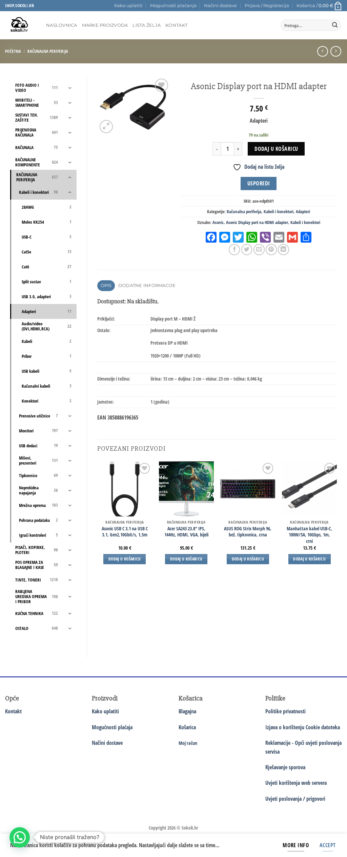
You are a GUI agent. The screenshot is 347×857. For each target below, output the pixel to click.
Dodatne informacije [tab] (147, 285)
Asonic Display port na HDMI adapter (257, 222)
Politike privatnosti (285, 711)
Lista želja (146, 25)
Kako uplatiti (128, 5)
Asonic (218, 222)
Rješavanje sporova (285, 767)
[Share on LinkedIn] (283, 249)
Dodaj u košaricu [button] (124, 559)
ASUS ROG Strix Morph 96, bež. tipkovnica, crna (247, 532)
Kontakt (176, 25)
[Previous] (98, 519)
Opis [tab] (106, 285)
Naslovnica (61, 25)
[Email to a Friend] (259, 249)
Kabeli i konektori (278, 211)
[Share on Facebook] (234, 249)
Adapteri (303, 211)
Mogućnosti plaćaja (112, 727)
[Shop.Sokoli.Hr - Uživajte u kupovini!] (20, 25)
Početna (13, 51)
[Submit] (335, 25)
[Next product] (322, 51)
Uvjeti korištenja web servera (296, 783)
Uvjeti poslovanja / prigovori (295, 798)
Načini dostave (220, 5)
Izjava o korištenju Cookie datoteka (302, 727)
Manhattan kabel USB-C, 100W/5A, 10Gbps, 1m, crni (309, 535)
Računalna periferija (47, 51)
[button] (267, 5)
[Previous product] (335, 51)
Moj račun (188, 743)
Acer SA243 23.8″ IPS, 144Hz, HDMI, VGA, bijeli (186, 532)
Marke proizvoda (105, 25)
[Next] (336, 519)
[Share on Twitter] (246, 249)
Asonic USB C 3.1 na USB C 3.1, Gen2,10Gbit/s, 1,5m (125, 532)
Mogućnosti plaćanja (173, 5)
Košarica (187, 727)
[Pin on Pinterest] (271, 249)
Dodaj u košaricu (276, 148)
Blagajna (187, 711)
